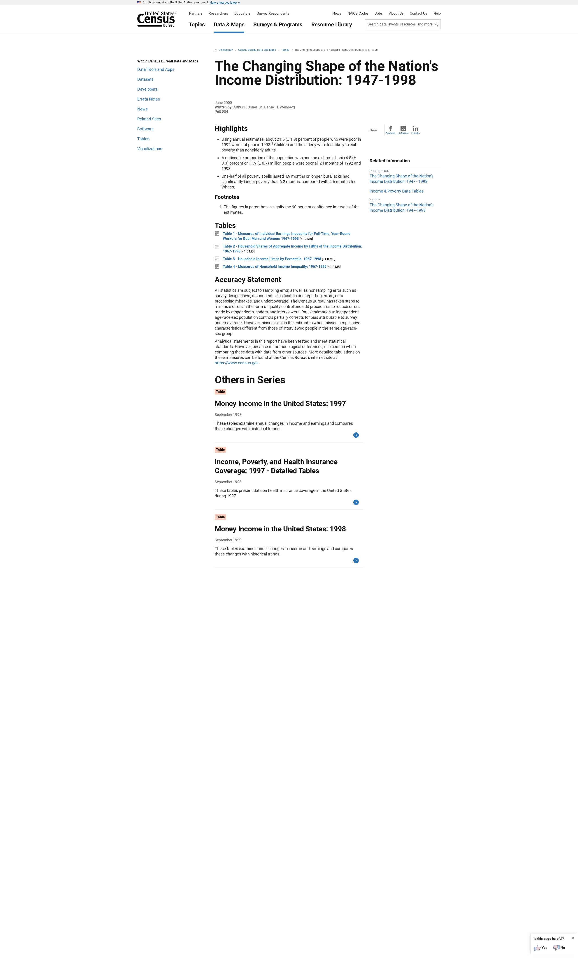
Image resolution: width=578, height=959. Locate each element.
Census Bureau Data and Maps (257, 49)
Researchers (218, 13)
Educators (242, 13)
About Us (396, 13)
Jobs (379, 13)
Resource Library (331, 24)
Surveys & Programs (277, 24)
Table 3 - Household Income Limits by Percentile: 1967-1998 (272, 259)
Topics (197, 24)
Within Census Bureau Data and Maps (167, 61)
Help (437, 13)
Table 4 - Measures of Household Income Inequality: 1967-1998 (274, 266)
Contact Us (418, 13)
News (336, 13)
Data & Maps (229, 24)
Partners (195, 13)
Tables (285, 49)
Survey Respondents (273, 13)
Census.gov (226, 49)
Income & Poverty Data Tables (397, 191)
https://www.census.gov (236, 362)
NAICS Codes (357, 13)
